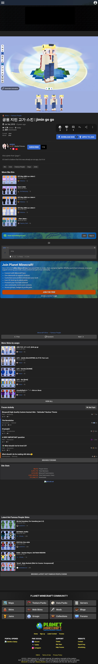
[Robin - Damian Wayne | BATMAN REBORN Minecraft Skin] (8, 556)
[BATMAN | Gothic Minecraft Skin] (8, 535)
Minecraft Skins (42, 333)
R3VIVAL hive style (23, 542)
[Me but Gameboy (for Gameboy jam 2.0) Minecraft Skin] (8, 524)
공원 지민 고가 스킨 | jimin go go (27, 347)
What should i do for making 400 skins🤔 (17, 454)
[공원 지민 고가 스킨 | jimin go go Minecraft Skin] (8, 350)
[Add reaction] (15, 257)
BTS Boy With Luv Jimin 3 (26, 208)
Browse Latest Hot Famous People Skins (49, 574)
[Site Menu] (2, 2)
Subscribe (34, 147)
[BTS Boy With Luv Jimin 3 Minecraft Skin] (9, 211)
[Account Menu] (95, 2)
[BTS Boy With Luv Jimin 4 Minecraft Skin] (9, 200)
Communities (6, 456)
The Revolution (8, 420)
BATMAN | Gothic (22, 532)
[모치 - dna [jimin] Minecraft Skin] (8, 383)
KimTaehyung (24, 191)
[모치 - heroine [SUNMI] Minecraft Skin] (8, 372)
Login (55, 296)
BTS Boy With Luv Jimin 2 (26, 176)
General (13, 423)
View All (49, 401)
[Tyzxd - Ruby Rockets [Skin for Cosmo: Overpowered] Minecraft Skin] (8, 566)
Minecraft (24, 662)
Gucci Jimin (22, 187)
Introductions (11, 431)
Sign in (91, 236)
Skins (7, 115)
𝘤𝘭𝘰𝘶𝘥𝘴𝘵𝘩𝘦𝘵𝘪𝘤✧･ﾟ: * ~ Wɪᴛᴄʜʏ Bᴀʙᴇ (28, 390)
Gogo (29, 167)
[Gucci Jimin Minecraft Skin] (9, 190)
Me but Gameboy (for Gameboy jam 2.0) (30, 521)
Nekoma (22, 181)
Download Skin (67, 137)
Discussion (10, 439)
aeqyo (12, 144)
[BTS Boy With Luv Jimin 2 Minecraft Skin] (9, 179)
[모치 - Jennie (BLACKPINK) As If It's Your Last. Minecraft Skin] (8, 361)
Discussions (5, 423)
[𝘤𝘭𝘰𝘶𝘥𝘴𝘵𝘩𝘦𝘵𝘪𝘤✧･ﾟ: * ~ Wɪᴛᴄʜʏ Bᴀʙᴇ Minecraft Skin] (8, 393)
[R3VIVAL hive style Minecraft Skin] (8, 545)
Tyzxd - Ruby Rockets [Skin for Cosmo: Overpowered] (35, 563)
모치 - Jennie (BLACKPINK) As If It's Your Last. (32, 358)
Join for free (49, 292)
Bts (5, 167)
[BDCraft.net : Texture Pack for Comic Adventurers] (49, 481)
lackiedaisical (23, 568)
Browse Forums (49, 460)
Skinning (14, 456)
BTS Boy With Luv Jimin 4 (26, 197)
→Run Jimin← (22, 219)
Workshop (10, 414)
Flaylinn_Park (24, 223)
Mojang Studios (41, 662)
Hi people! (6, 429)
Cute (10, 167)
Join (84, 236)
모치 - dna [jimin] (22, 380)
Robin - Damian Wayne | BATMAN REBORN (30, 553)
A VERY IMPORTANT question (13, 437)
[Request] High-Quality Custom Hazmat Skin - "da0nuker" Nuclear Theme (29, 412)
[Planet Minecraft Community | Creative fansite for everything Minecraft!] (49, 626)
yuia (4, 248)
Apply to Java (88, 137)
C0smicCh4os (92, 439)
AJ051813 (22, 526)
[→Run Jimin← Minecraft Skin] (9, 222)
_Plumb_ (21, 536)
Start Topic (92, 407)
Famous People (16, 115)
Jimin (35, 167)
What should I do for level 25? (16, 446)
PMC (3, 414)
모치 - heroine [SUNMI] (24, 369)
